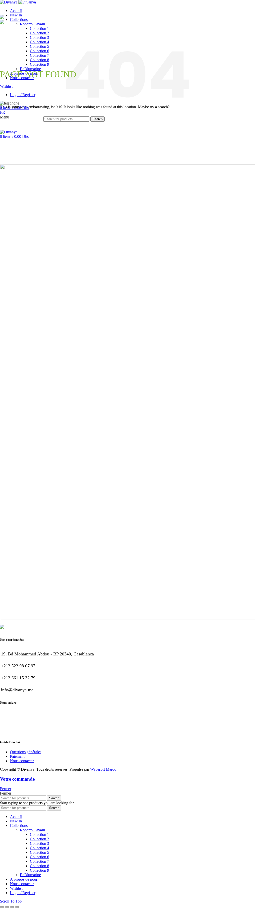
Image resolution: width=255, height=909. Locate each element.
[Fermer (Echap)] (2, 907)
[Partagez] (7, 907)
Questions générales (25, 752)
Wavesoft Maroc (103, 769)
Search (97, 119)
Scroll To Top (11, 901)
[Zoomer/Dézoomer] (17, 907)
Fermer (5, 789)
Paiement (17, 756)
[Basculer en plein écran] (12, 907)
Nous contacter (22, 761)
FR (2, 112)
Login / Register (22, 893)
